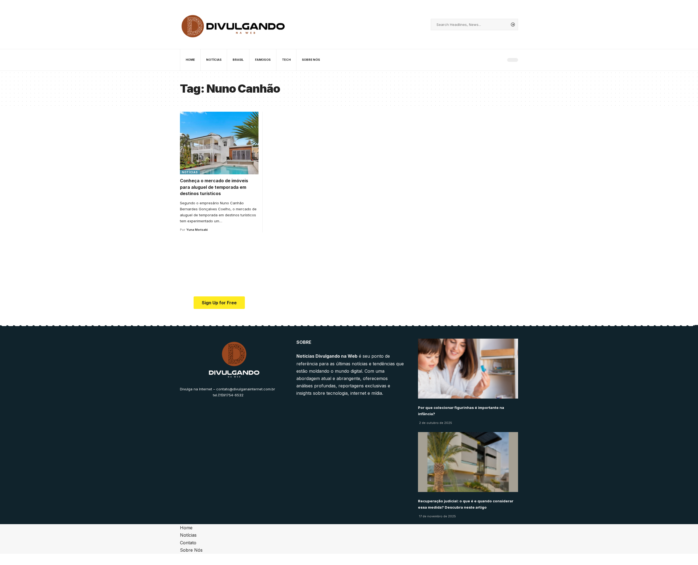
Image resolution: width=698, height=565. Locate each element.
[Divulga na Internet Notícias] (233, 24)
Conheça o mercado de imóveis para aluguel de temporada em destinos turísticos (214, 187)
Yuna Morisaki (197, 230)
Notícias (190, 172)
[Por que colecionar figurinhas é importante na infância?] (468, 369)
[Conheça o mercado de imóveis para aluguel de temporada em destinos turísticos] (219, 143)
